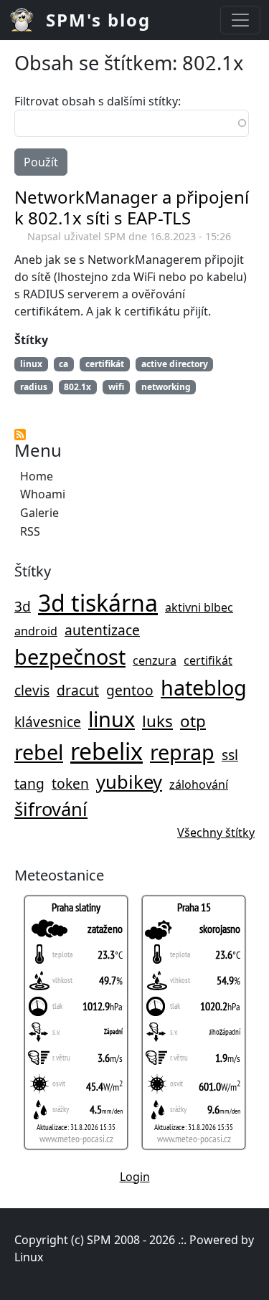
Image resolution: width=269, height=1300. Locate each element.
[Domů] (27, 20)
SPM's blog (98, 20)
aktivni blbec (199, 607)
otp (193, 721)
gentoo (130, 690)
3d (22, 606)
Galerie (39, 513)
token (70, 783)
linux (111, 719)
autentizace (102, 630)
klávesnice (47, 721)
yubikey (129, 781)
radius (33, 387)
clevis (31, 690)
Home (36, 476)
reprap (182, 752)
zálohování (198, 784)
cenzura (154, 660)
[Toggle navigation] (240, 20)
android (35, 631)
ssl (230, 754)
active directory (174, 364)
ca (63, 364)
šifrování (51, 809)
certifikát (208, 660)
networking (166, 387)
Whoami (42, 494)
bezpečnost (70, 656)
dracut (78, 690)
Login (135, 1177)
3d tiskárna (98, 602)
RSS (30, 531)
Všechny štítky (216, 832)
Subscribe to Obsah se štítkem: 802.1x (20, 434)
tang (29, 783)
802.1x (77, 387)
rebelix (106, 751)
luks (157, 721)
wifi (116, 387)
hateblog (204, 687)
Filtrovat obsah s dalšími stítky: (97, 101)
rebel (38, 752)
